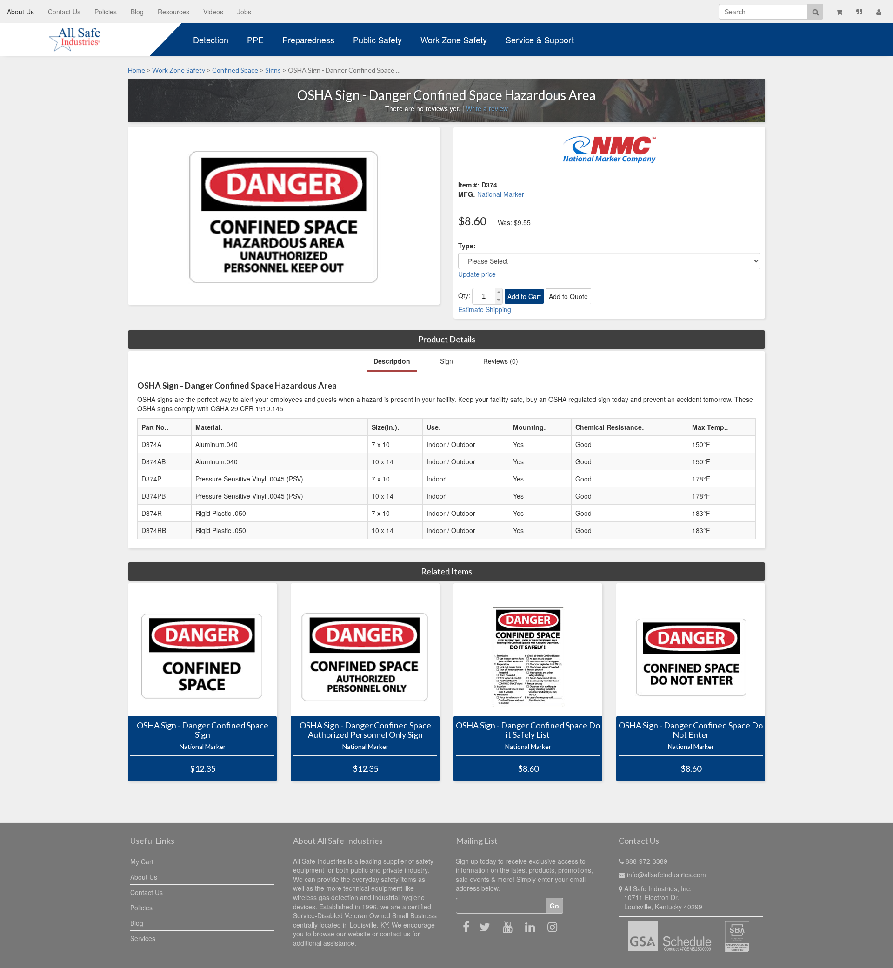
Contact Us (64, 11)
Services (142, 938)
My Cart (141, 861)
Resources (173, 11)
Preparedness (308, 39)
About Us (20, 11)
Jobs (244, 11)
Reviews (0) (500, 361)
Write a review (487, 108)
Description (391, 361)
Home (136, 70)
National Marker (500, 194)
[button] (498, 292)
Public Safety (377, 39)
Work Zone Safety (453, 39)
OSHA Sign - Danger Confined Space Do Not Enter (691, 730)
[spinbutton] (484, 296)
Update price (477, 274)
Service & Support (540, 39)
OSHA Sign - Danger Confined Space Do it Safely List (528, 730)
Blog (137, 11)
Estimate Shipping (484, 309)
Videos (213, 11)
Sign (446, 361)
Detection (210, 39)
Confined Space (235, 70)
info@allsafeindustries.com (666, 874)
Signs (273, 70)
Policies (105, 11)
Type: (467, 245)
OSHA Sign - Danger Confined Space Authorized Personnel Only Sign (365, 730)
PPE (255, 39)
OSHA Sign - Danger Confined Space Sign (202, 730)
